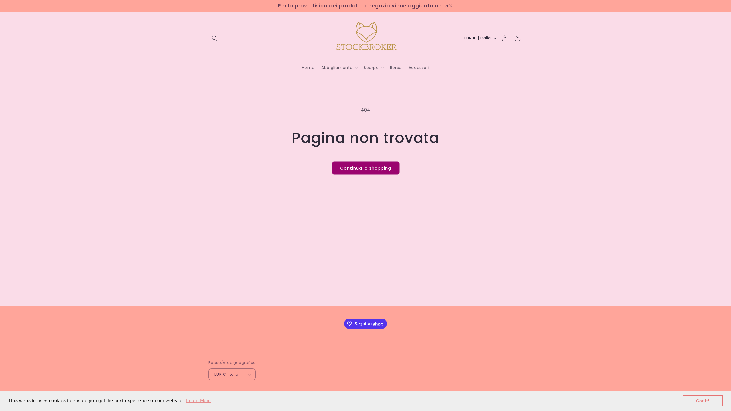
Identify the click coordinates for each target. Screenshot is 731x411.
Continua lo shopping (365, 168)
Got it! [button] (703, 400)
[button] (214, 38)
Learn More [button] (198, 400)
